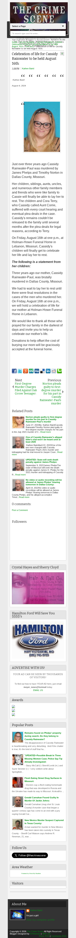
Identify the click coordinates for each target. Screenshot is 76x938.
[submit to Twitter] (20, 371)
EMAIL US (38, 690)
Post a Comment (20, 510)
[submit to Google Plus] (25, 371)
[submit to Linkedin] (48, 371)
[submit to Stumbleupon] (31, 371)
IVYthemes (35, 934)
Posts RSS (44, 936)
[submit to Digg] (36, 371)
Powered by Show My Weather (31, 873)
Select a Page (19, 26)
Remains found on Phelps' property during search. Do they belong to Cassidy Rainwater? (43, 736)
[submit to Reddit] (53, 371)
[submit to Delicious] (42, 371)
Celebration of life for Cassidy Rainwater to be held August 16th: (35, 59)
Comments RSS (58, 936)
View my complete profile (40, 920)
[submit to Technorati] (59, 371)
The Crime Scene (35, 931)
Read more (45, 432)
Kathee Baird (28, 68)
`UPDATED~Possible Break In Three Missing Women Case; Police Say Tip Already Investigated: (43, 758)
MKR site (46, 934)
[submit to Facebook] (14, 371)
